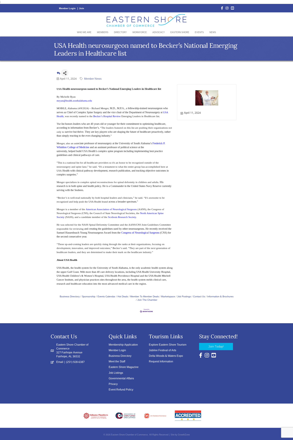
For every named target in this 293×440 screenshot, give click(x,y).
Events (199, 32)
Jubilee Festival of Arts (162, 350)
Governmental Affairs (121, 378)
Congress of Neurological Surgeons (140, 232)
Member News (93, 79)
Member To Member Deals (144, 297)
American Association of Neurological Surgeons (111, 209)
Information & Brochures (220, 297)
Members (102, 32)
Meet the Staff (117, 361)
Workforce (139, 32)
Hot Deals (123, 297)
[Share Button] (65, 73)
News (212, 32)
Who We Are (84, 32)
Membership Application (123, 345)
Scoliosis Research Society (122, 217)
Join (81, 8)
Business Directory (70, 297)
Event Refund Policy (121, 389)
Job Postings (184, 297)
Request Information (161, 361)
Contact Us (199, 297)
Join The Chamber (147, 300)
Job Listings (116, 373)
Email (59, 362)
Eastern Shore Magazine (124, 367)
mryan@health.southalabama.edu (74, 100)
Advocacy (158, 32)
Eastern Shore (179, 32)
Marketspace (168, 297)
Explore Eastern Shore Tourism (167, 345)
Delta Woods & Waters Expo (166, 356)
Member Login (67, 8)
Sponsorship (88, 297)
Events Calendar (106, 297)
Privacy (113, 384)
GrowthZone (184, 435)
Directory (120, 32)
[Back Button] (58, 74)
